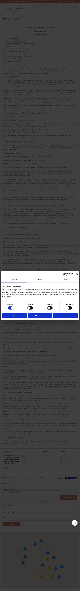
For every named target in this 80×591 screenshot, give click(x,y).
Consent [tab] (14, 280)
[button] (75, 523)
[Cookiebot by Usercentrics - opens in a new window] (64, 274)
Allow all (65, 316)
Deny (14, 316)
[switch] (30, 308)
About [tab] (66, 280)
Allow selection (40, 316)
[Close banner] (77, 274)
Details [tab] (40, 280)
